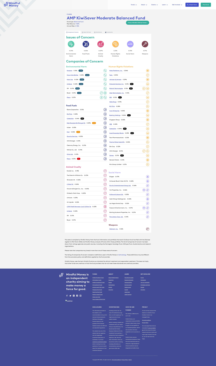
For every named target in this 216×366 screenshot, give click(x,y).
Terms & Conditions (146, 320)
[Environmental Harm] (71, 44)
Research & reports (129, 280)
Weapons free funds (97, 289)
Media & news (128, 287)
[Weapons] (145, 44)
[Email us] (81, 296)
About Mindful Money (114, 277)
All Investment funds (97, 285)
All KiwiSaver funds (96, 280)
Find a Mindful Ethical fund (98, 299)
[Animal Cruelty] (100, 44)
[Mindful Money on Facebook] (67, 296)
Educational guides (129, 277)
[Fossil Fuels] (86, 44)
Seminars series (128, 285)
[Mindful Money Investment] (12, 4)
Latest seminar (128, 294)
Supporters (111, 280)
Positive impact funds (97, 294)
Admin (130, 359)
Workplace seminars (145, 285)
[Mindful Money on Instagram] (77, 296)
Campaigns (143, 280)
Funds (69, 14)
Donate (110, 287)
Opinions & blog (128, 282)
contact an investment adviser (99, 341)
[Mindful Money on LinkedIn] (74, 296)
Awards (126, 289)
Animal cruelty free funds (98, 287)
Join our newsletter (145, 282)
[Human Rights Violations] (115, 44)
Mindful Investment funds (98, 282)
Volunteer (111, 289)
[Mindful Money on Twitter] (71, 296)
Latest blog (127, 292)
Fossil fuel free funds (97, 292)
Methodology (112, 285)
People (110, 282)
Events (153, 4)
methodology (122, 255)
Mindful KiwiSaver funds (98, 277)
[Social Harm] (130, 44)
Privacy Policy (145, 322)
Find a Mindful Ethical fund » (137, 22)
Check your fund (96, 297)
